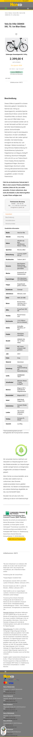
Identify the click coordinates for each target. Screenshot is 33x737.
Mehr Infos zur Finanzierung (16, 539)
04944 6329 (9, 734)
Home (6, 13)
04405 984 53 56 (10, 700)
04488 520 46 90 (10, 691)
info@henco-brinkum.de (9, 727)
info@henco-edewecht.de (10, 702)
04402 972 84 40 (10, 717)
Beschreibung (9, 217)
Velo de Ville (16, 13)
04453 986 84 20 (10, 709)
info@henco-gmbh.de (17, 207)
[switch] (3, 734)
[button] (25, 40)
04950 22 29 (9, 725)
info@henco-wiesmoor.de (10, 735)
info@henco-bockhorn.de (10, 711)
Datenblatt (8, 214)
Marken (10, 13)
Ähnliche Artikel (10, 224)
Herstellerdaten (10, 220)
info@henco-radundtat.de (10, 719)
